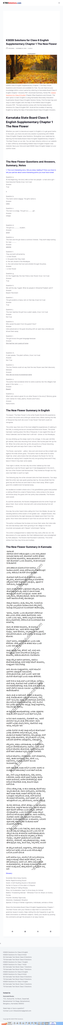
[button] (31, 1023)
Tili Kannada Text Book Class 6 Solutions (17, 979)
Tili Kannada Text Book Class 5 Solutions (17, 986)
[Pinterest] (38, 931)
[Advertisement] (31, 26)
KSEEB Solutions (9, 1023)
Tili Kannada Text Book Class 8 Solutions (17, 959)
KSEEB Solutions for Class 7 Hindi (14, 964)
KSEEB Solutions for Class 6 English (15, 972)
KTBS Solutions (18, 1019)
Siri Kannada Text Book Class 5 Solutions (17, 984)
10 (35, 1023)
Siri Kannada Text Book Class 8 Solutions (17, 957)
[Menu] (59, 3)
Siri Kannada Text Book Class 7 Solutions (17, 967)
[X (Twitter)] (25, 931)
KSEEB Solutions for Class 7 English (15, 962)
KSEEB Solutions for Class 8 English (15, 952)
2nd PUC (43, 1023)
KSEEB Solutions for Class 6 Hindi (14, 974)
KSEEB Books (46, 1023)
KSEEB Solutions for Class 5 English (15, 981)
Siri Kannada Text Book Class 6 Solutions (17, 977)
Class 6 (30, 48)
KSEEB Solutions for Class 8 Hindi (14, 955)
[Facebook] (12, 931)
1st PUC (39, 1023)
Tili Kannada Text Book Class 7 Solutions (17, 969)
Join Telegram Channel (52, 1023)
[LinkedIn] (50, 931)
